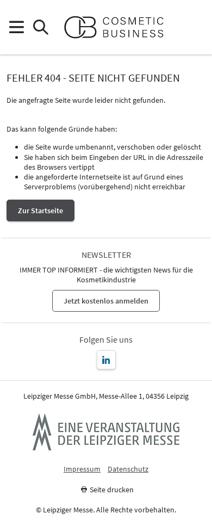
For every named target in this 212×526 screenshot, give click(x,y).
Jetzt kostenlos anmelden (106, 301)
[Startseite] (118, 27)
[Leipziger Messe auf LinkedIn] (106, 359)
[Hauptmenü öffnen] (16, 27)
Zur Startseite (40, 210)
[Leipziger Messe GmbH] (106, 432)
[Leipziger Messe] (195, 27)
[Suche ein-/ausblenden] (40, 27)
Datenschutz (128, 469)
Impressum (82, 469)
